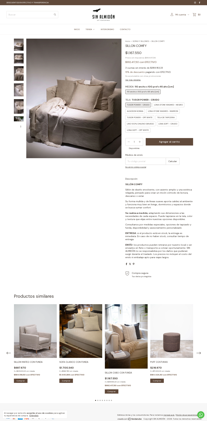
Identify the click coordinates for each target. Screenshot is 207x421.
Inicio (127, 41)
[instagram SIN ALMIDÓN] (195, 2)
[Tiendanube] (129, 419)
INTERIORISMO (107, 29)
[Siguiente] (20, 125)
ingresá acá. (168, 415)
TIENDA (89, 29)
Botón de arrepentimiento (188, 415)
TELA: (142, 99)
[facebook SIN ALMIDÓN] (200, 2)
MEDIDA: (149, 86)
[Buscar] (55, 14)
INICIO (77, 29)
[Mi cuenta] (172, 14)
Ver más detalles (133, 80)
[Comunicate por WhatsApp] (200, 414)
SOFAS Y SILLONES (141, 41)
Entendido (33, 416)
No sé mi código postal (135, 167)
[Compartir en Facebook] (126, 264)
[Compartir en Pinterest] (133, 264)
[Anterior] (16, 125)
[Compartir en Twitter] (130, 264)
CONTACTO (125, 29)
